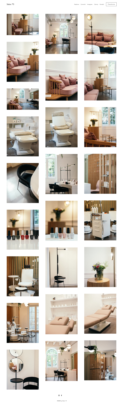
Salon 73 (10, 4)
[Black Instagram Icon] (59, 395)
